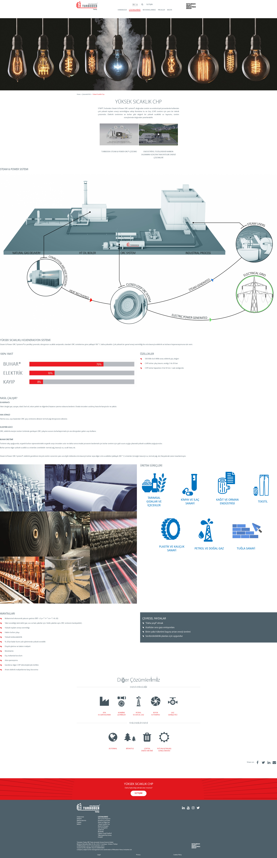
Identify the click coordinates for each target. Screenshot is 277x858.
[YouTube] (188, 808)
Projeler (79, 822)
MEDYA (169, 10)
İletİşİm (79, 819)
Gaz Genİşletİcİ (103, 828)
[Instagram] (193, 808)
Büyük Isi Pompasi (103, 826)
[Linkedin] (183, 808)
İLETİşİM (150, 5)
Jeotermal (101, 830)
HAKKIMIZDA (122, 10)
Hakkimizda (80, 817)
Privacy (138, 855)
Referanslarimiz (81, 820)
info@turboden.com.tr (83, 846)
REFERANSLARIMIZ (149, 10)
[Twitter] (198, 808)
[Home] (87, 7)
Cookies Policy (177, 855)
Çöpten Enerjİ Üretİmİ (105, 833)
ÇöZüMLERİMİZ (103, 817)
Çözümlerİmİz (86, 94)
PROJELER (161, 10)
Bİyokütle (101, 832)
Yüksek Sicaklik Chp (104, 824)
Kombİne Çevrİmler (104, 820)
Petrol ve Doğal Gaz (104, 822)
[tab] (104, 701)
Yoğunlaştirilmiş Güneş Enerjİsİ (104, 836)
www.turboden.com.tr (97, 846)
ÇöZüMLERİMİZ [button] (135, 10)
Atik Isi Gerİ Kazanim (104, 819)
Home (79, 94)
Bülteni (79, 824)
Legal (99, 855)
